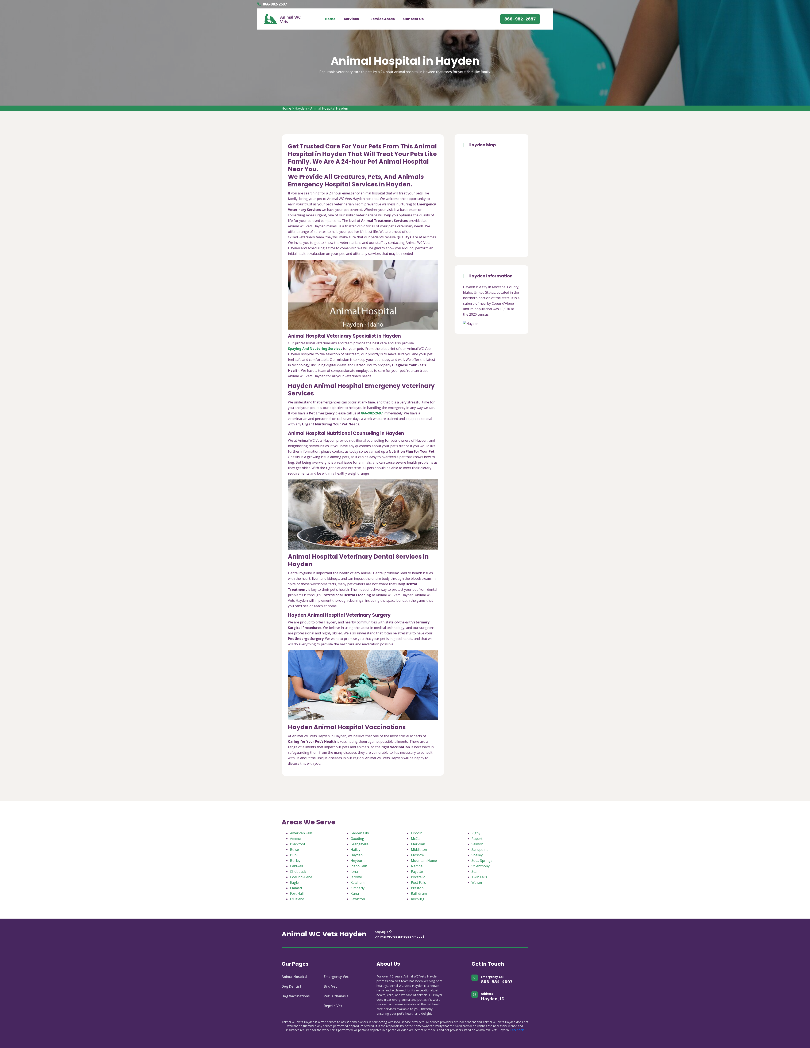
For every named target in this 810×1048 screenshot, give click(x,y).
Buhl (293, 855)
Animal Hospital (294, 976)
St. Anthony (480, 866)
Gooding (357, 838)
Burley (295, 860)
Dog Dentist (291, 986)
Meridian (418, 844)
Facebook (517, 1030)
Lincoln (416, 833)
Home (330, 18)
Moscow (417, 855)
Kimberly (357, 888)
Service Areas (382, 18)
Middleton (419, 849)
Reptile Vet (333, 1005)
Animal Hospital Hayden (329, 108)
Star (474, 871)
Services (351, 18)
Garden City (360, 833)
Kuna (355, 893)
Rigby (475, 833)
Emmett (296, 888)
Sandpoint (479, 849)
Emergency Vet (336, 976)
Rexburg (417, 899)
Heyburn (357, 860)
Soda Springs (481, 860)
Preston (417, 888)
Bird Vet (330, 986)
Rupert (476, 838)
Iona (354, 871)
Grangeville (360, 844)
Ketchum (357, 882)
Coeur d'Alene (301, 877)
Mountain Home (424, 860)
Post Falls (418, 882)
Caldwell (296, 866)
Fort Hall (297, 893)
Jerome (356, 877)
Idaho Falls (359, 866)
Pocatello (418, 877)
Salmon (477, 844)
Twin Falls (479, 877)
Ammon (296, 838)
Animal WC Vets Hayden (324, 934)
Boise (294, 849)
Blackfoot (297, 844)
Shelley (477, 855)
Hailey (355, 849)
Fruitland (297, 899)
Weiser (476, 882)
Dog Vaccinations (296, 996)
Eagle (294, 882)
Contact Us (413, 18)
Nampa (417, 866)
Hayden (301, 108)
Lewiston (358, 899)
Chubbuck (298, 871)
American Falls (301, 833)
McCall (416, 838)
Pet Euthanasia (336, 996)
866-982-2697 (275, 4)
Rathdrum (419, 893)
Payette (417, 871)
